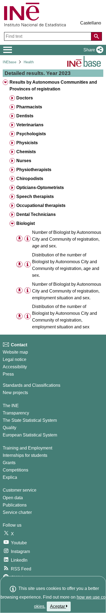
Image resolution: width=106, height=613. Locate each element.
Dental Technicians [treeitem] (36, 214)
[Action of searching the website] (96, 36)
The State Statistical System (30, 420)
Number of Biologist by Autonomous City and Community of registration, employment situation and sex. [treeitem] (66, 291)
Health (29, 62)
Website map (15, 352)
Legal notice (14, 359)
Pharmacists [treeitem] (29, 107)
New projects (15, 392)
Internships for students (25, 455)
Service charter (17, 512)
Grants (9, 462)
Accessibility (15, 366)
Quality (9, 427)
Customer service (19, 490)
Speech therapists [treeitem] (35, 196)
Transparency (16, 413)
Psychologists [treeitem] (31, 133)
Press (8, 374)
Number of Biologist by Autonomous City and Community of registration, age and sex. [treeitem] (66, 239)
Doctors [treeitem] (24, 98)
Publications (15, 505)
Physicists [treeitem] (27, 142)
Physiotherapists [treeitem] (33, 169)
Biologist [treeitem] (25, 223)
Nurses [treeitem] (23, 160)
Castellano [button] (90, 23)
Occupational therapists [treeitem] (41, 205)
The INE (11, 405)
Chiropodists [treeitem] (29, 178)
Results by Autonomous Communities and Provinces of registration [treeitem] (53, 85)
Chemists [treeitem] (26, 151)
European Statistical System (30, 435)
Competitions (15, 470)
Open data (13, 497)
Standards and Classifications (31, 385)
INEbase (9, 62)
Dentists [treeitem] (24, 116)
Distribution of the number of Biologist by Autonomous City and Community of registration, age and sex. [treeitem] (65, 265)
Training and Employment (27, 448)
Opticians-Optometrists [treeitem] (40, 187)
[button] (92, 50)
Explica (10, 477)
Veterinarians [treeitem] (29, 124)
